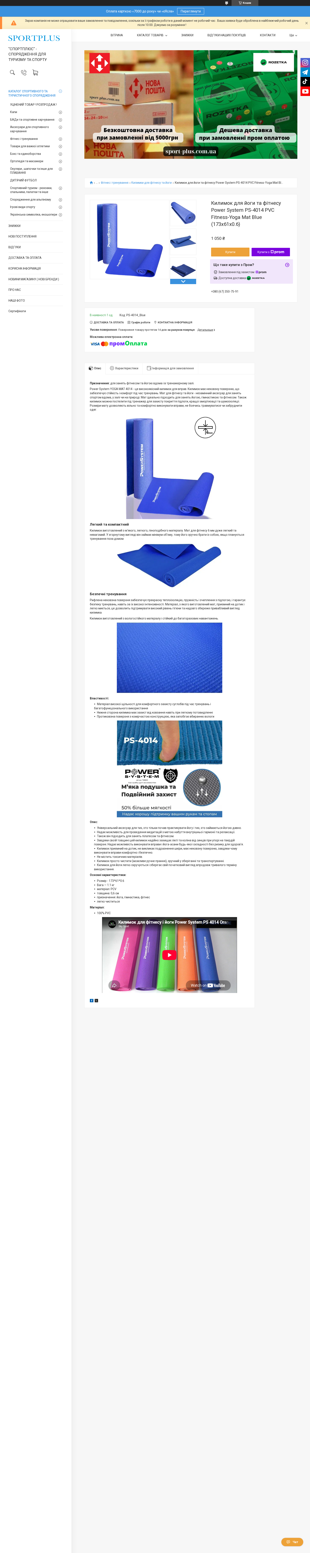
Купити (230, 252)
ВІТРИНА (117, 35)
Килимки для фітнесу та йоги (151, 182)
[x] (96, 1001)
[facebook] (91, 1001)
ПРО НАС (14, 289)
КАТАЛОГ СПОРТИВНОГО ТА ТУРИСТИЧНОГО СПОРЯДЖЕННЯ (31, 93)
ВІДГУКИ (14, 247)
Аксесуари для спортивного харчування (29, 129)
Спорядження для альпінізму (30, 199)
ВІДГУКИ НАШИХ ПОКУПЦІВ (227, 35)
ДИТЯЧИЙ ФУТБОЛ (23, 180)
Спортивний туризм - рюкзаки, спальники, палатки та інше (31, 190)
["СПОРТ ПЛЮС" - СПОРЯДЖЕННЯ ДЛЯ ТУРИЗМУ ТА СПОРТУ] (35, 38)
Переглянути (191, 11)
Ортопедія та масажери (26, 161)
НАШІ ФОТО (16, 300)
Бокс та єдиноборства (25, 153)
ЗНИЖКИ (14, 226)
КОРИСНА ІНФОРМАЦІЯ (24, 268)
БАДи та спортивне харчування (32, 119)
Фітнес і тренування (24, 138)
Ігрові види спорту (22, 207)
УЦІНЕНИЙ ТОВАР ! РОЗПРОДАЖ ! (33, 104)
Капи (13, 112)
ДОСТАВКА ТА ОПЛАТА (25, 257)
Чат (295, 1542)
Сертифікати (17, 311)
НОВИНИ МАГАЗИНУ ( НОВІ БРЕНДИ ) (33, 279)
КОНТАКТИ (267, 35)
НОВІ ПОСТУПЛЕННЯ (22, 236)
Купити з (263, 252)
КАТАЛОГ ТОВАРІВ (150, 35)
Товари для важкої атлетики (30, 146)
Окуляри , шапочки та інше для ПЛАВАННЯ (31, 171)
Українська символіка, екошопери (33, 214)
